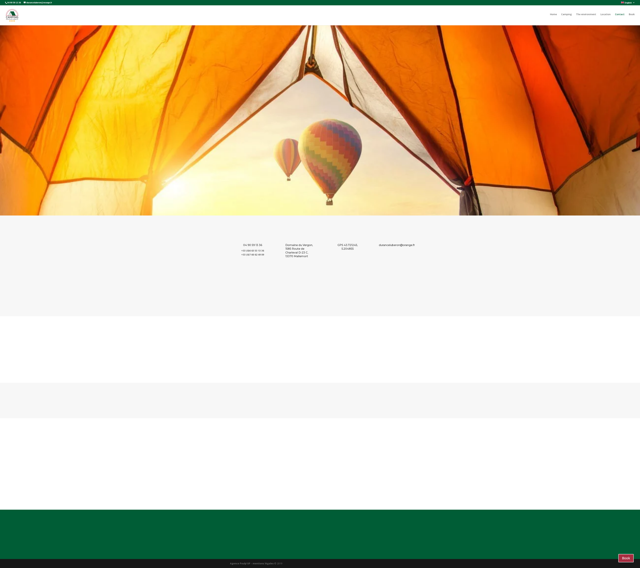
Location (605, 14)
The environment (586, 14)
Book (632, 14)
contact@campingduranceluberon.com (323, 531)
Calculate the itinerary (320, 400)
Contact (619, 14)
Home (553, 14)
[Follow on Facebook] (400, 541)
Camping (566, 14)
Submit (400, 492)
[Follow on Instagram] (407, 541)
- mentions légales (262, 563)
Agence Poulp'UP (240, 563)
